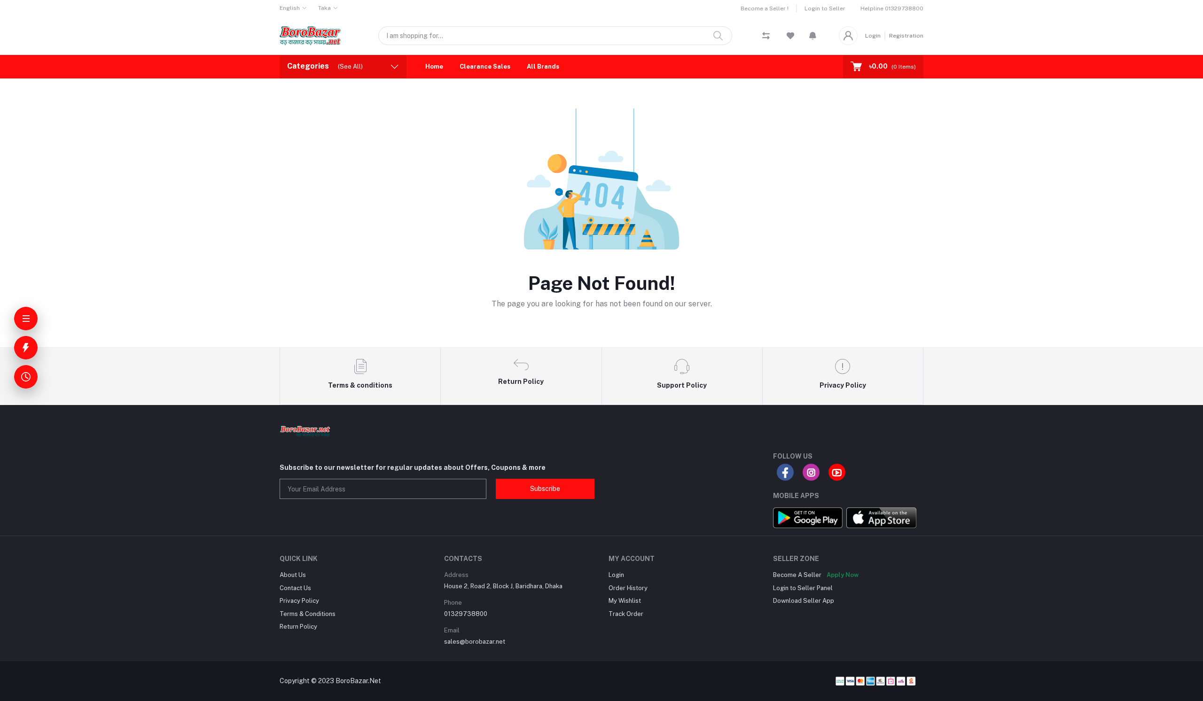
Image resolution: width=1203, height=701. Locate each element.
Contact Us (295, 588)
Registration (906, 35)
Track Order (626, 613)
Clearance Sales (485, 66)
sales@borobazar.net (474, 641)
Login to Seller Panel (803, 588)
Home (434, 66)
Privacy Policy (299, 600)
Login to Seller (825, 8)
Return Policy (298, 626)
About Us (293, 574)
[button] (812, 35)
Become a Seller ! (765, 8)
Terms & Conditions (308, 613)
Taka (324, 8)
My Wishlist (625, 600)
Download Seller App (803, 600)
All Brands (543, 66)
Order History (628, 588)
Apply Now (843, 574)
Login (873, 35)
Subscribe (545, 488)
